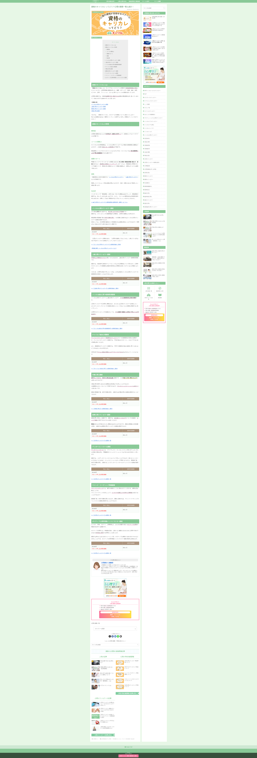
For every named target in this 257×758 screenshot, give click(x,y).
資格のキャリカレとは (110, 45)
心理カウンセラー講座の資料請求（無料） (128, 755)
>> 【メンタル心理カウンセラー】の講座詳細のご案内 (106, 244)
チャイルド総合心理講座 (111, 66)
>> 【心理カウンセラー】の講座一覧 (101, 440)
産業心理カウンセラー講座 (111, 71)
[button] (121, 636)
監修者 (128, 752)
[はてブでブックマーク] (115, 636)
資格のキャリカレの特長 (111, 47)
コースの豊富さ (110, 51)
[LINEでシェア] (118, 636)
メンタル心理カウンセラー (116, 177)
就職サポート (110, 53)
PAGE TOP (129, 747)
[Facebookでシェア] (112, 636)
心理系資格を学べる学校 (97, 37)
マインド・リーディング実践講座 (113, 75)
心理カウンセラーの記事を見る (103, 735)
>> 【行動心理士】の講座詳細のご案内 (101, 408)
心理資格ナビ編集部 (107, 562)
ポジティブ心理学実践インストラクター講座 (116, 77)
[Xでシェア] (110, 636)
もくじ (113, 42)
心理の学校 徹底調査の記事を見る (127, 693)
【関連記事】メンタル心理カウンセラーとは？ (104, 248)
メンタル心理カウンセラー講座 (112, 60)
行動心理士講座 (109, 68)
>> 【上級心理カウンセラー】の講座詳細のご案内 (104, 288)
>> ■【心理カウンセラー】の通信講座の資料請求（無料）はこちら (109, 202)
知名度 (108, 58)
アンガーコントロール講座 (111, 73)
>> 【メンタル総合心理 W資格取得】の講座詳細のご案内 (106, 328)
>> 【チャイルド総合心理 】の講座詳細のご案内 (104, 368)
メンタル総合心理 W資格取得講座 (113, 64)
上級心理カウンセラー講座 (111, 62)
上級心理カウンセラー (132, 177)
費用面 (108, 49)
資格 (108, 55)
